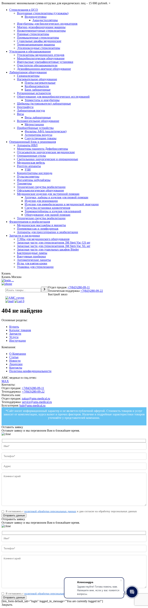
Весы (20, 114)
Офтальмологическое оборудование (40, 190)
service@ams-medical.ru (37, 402)
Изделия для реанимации (41, 200)
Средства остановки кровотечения (47, 207)
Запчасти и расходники (24, 235)
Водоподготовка (35, 16)
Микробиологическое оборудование (41, 58)
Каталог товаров (20, 330)
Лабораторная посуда (31, 110)
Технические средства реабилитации (41, 187)
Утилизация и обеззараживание (30, 51)
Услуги (13, 337)
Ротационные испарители (34, 93)
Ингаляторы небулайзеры (33, 180)
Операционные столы (31, 155)
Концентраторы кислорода (34, 173)
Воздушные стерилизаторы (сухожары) (42, 13)
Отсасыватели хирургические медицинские (46, 152)
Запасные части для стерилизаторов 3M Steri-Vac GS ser (53, 242)
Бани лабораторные (37, 89)
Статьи (13, 357)
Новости (15, 360)
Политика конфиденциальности (30, 371)
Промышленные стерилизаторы (38, 37)
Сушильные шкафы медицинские (39, 41)
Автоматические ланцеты (34, 260)
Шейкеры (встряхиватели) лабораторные (44, 103)
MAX (5, 381)
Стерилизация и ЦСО (23, 9)
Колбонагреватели (37, 86)
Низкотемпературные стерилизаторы (41, 30)
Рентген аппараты (29, 166)
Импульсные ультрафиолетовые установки (45, 62)
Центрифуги (25, 107)
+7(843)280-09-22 (91, 290)
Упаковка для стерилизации (35, 266)
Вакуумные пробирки (31, 256)
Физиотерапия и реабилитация (29, 221)
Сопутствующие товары (40, 138)
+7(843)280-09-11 (78, 287)
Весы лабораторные (38, 117)
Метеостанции (34, 124)
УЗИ (28, 169)
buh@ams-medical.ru (32, 405)
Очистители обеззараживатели (37, 65)
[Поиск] (44, 289)
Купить (14, 326)
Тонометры (24, 183)
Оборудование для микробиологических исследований (53, 96)
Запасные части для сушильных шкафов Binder (48, 249)
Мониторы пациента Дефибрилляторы (42, 148)
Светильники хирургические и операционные (47, 159)
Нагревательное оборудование (37, 79)
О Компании (17, 353)
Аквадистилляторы (45, 20)
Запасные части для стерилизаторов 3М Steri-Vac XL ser (53, 246)
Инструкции (17, 340)
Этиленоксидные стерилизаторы (38, 48)
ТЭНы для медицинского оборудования (43, 239)
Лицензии (16, 364)
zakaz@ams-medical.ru (36, 398)
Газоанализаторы (28, 75)
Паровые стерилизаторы (33, 34)
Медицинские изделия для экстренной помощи (48, 194)
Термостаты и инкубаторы (42, 100)
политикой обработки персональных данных (50, 511)
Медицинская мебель (31, 162)
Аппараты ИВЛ (27, 145)
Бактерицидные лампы (32, 253)
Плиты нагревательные (40, 82)
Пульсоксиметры (28, 176)
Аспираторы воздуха (38, 134)
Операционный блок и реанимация (32, 141)
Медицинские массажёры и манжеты (41, 225)
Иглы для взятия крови (32, 263)
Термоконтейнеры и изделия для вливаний (53, 211)
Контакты (15, 367)
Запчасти (15, 333)
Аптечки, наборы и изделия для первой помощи (56, 197)
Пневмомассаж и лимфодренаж (37, 228)
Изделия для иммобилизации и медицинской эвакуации (62, 204)
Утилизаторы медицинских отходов (40, 55)
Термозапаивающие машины (36, 44)
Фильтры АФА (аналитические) (45, 131)
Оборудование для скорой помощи (47, 214)
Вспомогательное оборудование (38, 121)
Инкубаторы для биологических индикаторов (47, 23)
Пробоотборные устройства (35, 128)
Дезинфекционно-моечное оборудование (44, 68)
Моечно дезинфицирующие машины (41, 27)
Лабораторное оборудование (28, 72)
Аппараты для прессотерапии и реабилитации (47, 232)
